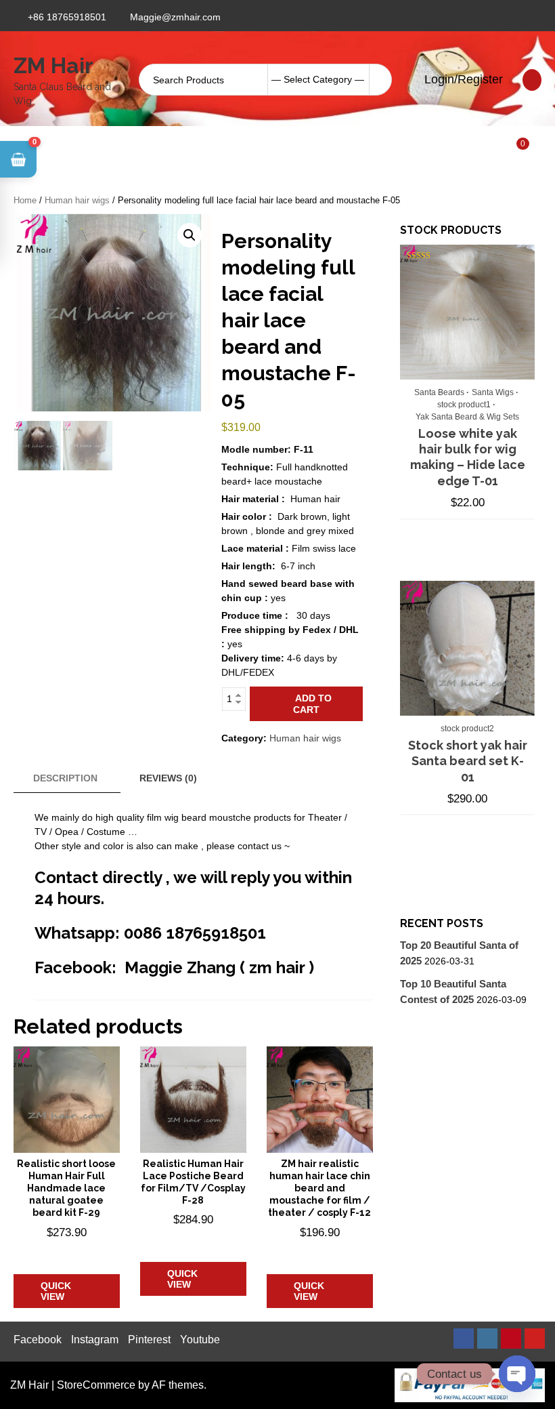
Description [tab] (65, 778)
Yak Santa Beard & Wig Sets (467, 417)
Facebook (38, 1339)
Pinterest (149, 1339)
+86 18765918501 (67, 17)
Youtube (200, 1339)
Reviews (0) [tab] (168, 778)
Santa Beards (439, 392)
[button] (189, 235)
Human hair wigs (77, 200)
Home (25, 200)
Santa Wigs (493, 392)
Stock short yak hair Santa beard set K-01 (467, 761)
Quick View (56, 1291)
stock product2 (467, 728)
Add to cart (312, 704)
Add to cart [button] (67, 1252)
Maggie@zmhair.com (175, 17)
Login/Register (462, 79)
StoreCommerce (96, 1385)
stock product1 (464, 404)
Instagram (94, 1339)
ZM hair (53, 65)
